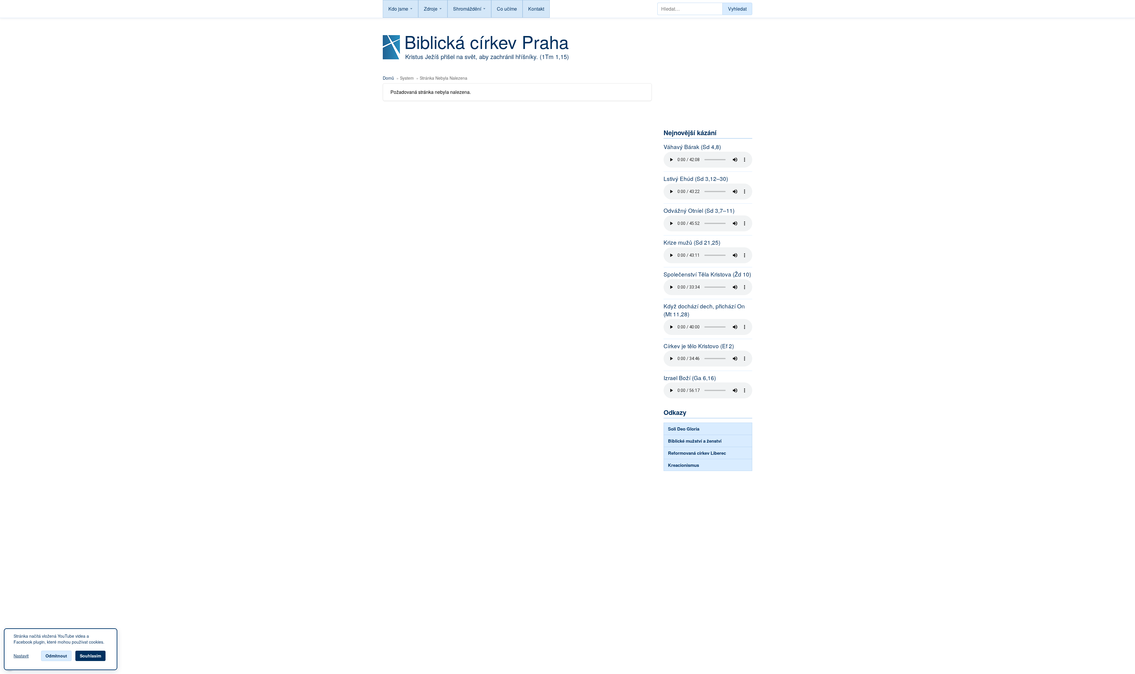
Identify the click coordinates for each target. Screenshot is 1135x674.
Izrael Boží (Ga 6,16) (690, 378)
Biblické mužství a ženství (694, 441)
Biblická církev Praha (486, 41)
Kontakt (536, 8)
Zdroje (430, 8)
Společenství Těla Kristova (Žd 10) (707, 274)
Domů (388, 78)
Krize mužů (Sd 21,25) (692, 242)
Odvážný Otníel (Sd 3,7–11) (699, 210)
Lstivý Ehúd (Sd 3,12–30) (696, 178)
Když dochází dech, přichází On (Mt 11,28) (704, 310)
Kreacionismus (683, 465)
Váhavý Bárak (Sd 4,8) (692, 146)
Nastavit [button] (21, 656)
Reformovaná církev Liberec (697, 453)
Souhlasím (90, 656)
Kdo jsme (398, 8)
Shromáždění (467, 8)
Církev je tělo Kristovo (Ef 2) (699, 346)
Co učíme (507, 8)
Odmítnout (56, 656)
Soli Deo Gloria (683, 429)
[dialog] (60, 649)
